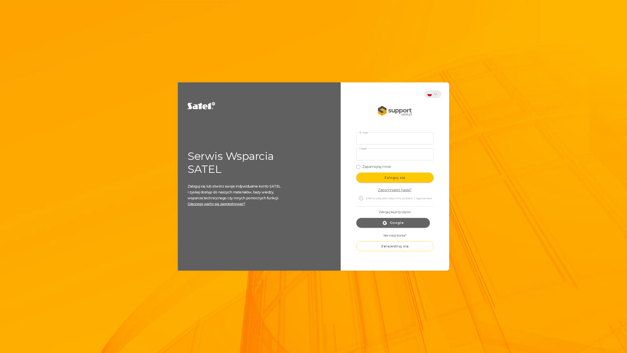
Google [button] (397, 223)
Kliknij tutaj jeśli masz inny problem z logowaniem (399, 198)
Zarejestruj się (395, 246)
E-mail (364, 132)
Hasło (363, 148)
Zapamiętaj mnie (376, 166)
